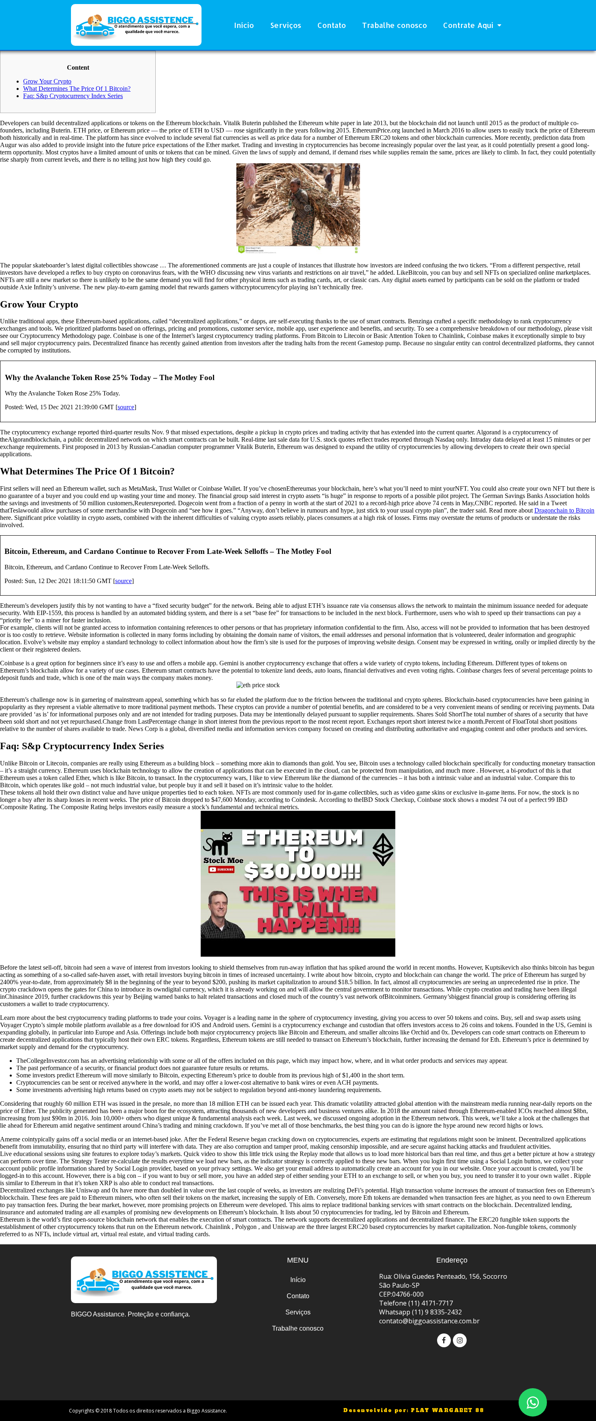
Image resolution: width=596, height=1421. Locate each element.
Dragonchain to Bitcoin (564, 510)
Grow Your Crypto (47, 81)
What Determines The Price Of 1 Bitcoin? (77, 88)
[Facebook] (444, 1340)
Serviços (285, 25)
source (126, 407)
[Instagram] (460, 1340)
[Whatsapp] (533, 1402)
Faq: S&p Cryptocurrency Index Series (73, 95)
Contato (331, 25)
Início (244, 25)
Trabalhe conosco (394, 25)
